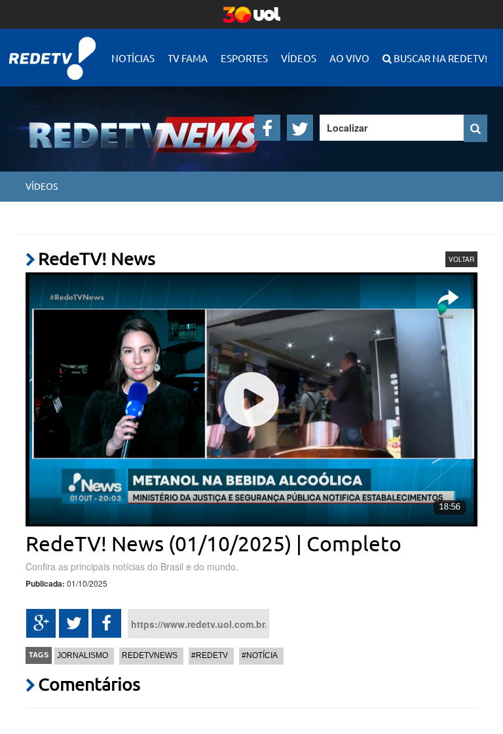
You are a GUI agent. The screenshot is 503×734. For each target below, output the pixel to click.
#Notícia (260, 655)
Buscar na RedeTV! (439, 58)
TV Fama (188, 58)
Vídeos (298, 58)
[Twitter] (300, 128)
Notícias (133, 58)
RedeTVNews (149, 655)
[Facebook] (267, 128)
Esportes (244, 58)
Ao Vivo (349, 58)
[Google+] (41, 623)
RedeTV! (52, 49)
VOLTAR (461, 259)
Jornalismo (82, 655)
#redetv (209, 655)
